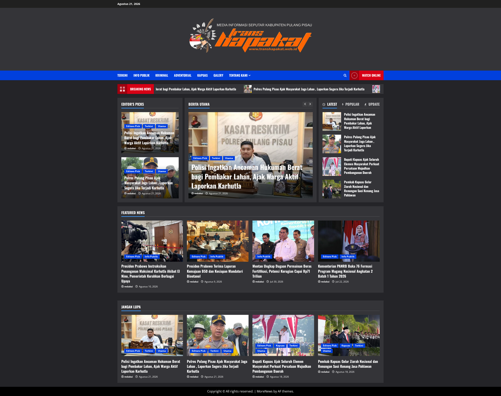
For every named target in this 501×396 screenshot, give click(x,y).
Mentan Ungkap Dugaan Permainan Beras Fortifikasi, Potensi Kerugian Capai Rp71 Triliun (282, 270)
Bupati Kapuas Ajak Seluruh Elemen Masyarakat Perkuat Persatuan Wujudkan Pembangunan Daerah (332, 166)
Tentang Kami (238, 75)
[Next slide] (310, 104)
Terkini (122, 75)
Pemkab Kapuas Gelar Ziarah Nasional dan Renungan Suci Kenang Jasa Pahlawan (332, 189)
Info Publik (141, 75)
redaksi (198, 193)
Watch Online (371, 75)
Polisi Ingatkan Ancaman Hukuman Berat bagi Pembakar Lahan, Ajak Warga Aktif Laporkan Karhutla (332, 121)
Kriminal (161, 75)
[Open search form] (345, 75)
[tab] (330, 105)
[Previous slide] (305, 104)
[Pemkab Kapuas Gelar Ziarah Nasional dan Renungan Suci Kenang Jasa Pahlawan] (349, 335)
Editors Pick (200, 158)
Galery (218, 75)
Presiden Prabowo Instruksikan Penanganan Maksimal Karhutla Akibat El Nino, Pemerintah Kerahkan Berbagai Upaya (150, 273)
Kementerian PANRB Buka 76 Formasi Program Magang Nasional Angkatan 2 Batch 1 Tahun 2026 (345, 270)
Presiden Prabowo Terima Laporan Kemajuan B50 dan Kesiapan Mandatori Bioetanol (215, 270)
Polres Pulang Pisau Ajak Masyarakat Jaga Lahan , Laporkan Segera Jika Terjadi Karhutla (283, 89)
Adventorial (182, 75)
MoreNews (265, 391)
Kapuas (202, 75)
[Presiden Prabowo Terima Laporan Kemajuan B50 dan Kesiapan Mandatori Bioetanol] (218, 241)
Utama (229, 158)
